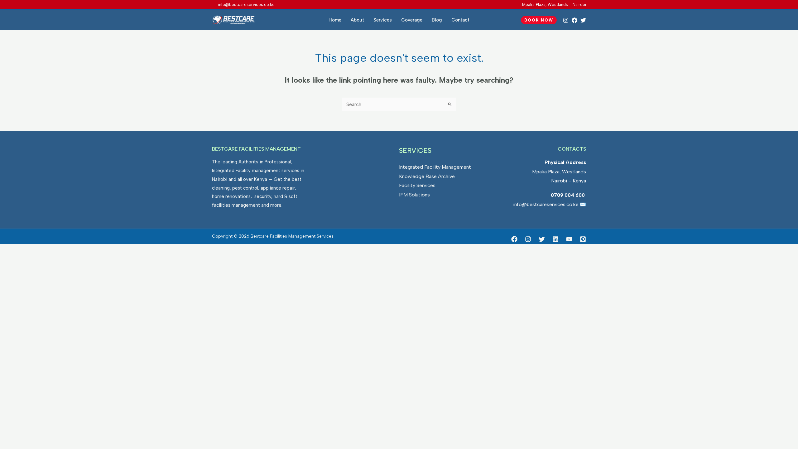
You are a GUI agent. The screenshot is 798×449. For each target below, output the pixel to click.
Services (382, 20)
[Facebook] (574, 20)
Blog (437, 20)
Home (335, 20)
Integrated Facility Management (435, 167)
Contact (460, 20)
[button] (539, 20)
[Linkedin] (555, 239)
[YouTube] (569, 239)
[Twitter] (583, 20)
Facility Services (417, 185)
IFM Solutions (414, 195)
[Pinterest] (583, 239)
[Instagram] (566, 20)
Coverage (411, 20)
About (357, 20)
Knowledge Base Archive (427, 176)
